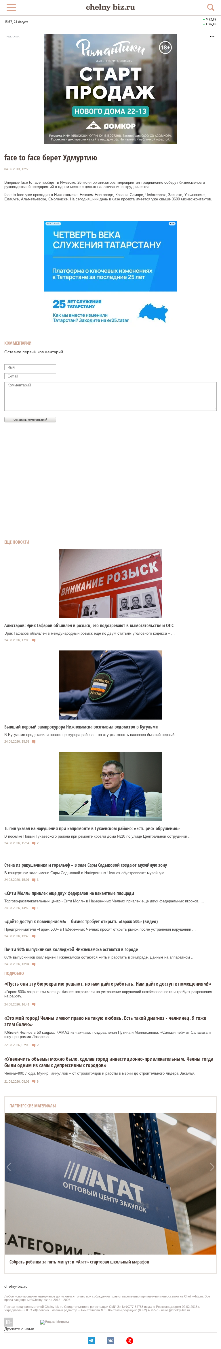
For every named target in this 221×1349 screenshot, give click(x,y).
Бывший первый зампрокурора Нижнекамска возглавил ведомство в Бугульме (81, 727)
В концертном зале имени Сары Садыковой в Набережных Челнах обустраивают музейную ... (86, 873)
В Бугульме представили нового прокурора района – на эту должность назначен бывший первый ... (91, 735)
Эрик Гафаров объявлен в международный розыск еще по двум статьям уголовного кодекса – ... (89, 633)
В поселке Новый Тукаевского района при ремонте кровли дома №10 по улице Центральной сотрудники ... (98, 836)
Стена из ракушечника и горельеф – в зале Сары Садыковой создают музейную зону (85, 865)
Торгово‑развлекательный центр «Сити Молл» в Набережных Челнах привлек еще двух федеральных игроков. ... (104, 901)
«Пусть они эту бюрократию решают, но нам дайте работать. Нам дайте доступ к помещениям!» (107, 983)
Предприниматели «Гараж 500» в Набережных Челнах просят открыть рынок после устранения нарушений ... (100, 929)
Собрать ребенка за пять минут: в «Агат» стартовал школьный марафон (79, 1262)
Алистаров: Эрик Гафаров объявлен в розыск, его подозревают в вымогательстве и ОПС (89, 625)
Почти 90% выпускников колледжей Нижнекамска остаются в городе (71, 949)
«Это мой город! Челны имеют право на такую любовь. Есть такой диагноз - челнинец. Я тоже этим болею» (105, 1021)
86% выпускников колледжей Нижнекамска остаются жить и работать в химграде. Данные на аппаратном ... (99, 957)
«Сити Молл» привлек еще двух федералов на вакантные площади (69, 893)
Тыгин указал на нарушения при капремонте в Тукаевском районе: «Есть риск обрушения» (92, 828)
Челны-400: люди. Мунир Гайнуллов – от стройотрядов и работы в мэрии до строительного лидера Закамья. (99, 1073)
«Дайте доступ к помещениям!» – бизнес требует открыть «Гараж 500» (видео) (81, 921)
